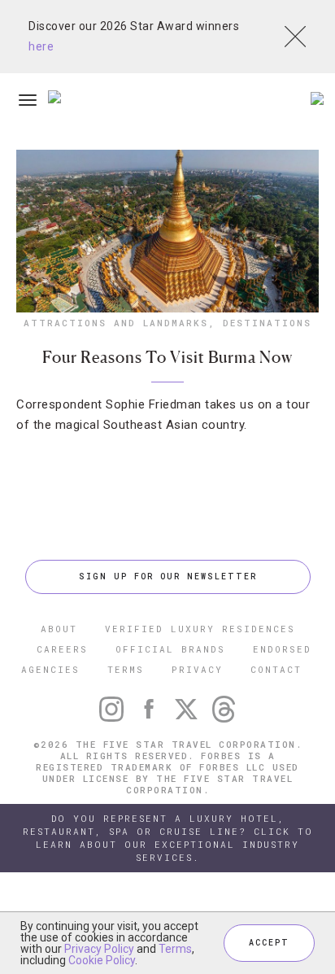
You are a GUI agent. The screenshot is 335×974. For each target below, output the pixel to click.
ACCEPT (269, 942)
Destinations (267, 323)
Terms (175, 948)
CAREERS (62, 649)
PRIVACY (197, 669)
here (41, 46)
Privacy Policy (99, 948)
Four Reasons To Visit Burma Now (167, 357)
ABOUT (59, 628)
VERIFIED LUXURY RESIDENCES (200, 628)
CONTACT (276, 669)
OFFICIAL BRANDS (170, 649)
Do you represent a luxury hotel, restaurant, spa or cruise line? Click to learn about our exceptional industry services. (168, 837)
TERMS (125, 669)
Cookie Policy (101, 960)
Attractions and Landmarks (116, 323)
